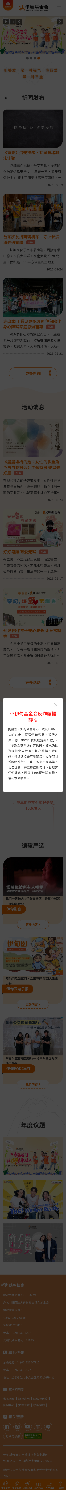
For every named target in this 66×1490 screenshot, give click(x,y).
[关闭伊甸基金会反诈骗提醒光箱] (56, 705)
